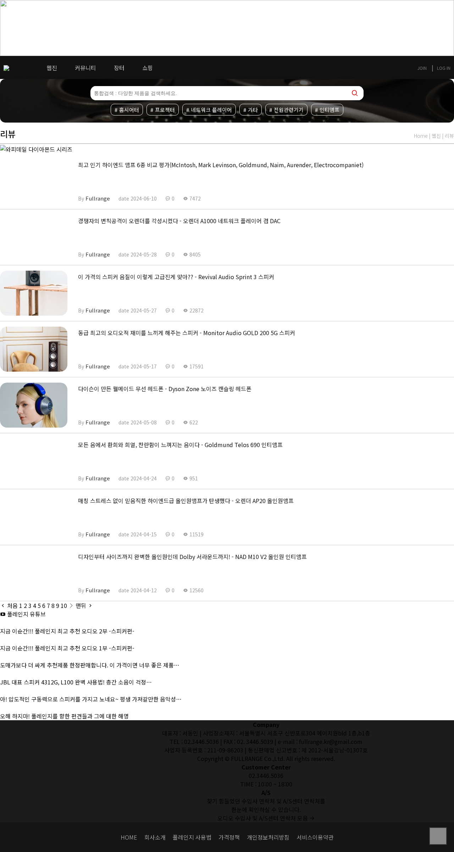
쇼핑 (147, 67)
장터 (119, 67)
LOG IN (443, 68)
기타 (253, 109)
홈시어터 (129, 109)
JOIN (422, 68)
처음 (12, 605)
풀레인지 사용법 (192, 837)
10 (64, 605)
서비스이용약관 (315, 837)
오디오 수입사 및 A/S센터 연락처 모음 (263, 818)
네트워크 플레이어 (211, 109)
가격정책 (229, 837)
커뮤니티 (85, 67)
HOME (129, 837)
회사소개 (155, 837)
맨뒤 (82, 605)
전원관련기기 (289, 109)
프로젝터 (165, 109)
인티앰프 (329, 109)
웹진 (51, 67)
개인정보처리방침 (268, 837)
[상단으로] (438, 836)
